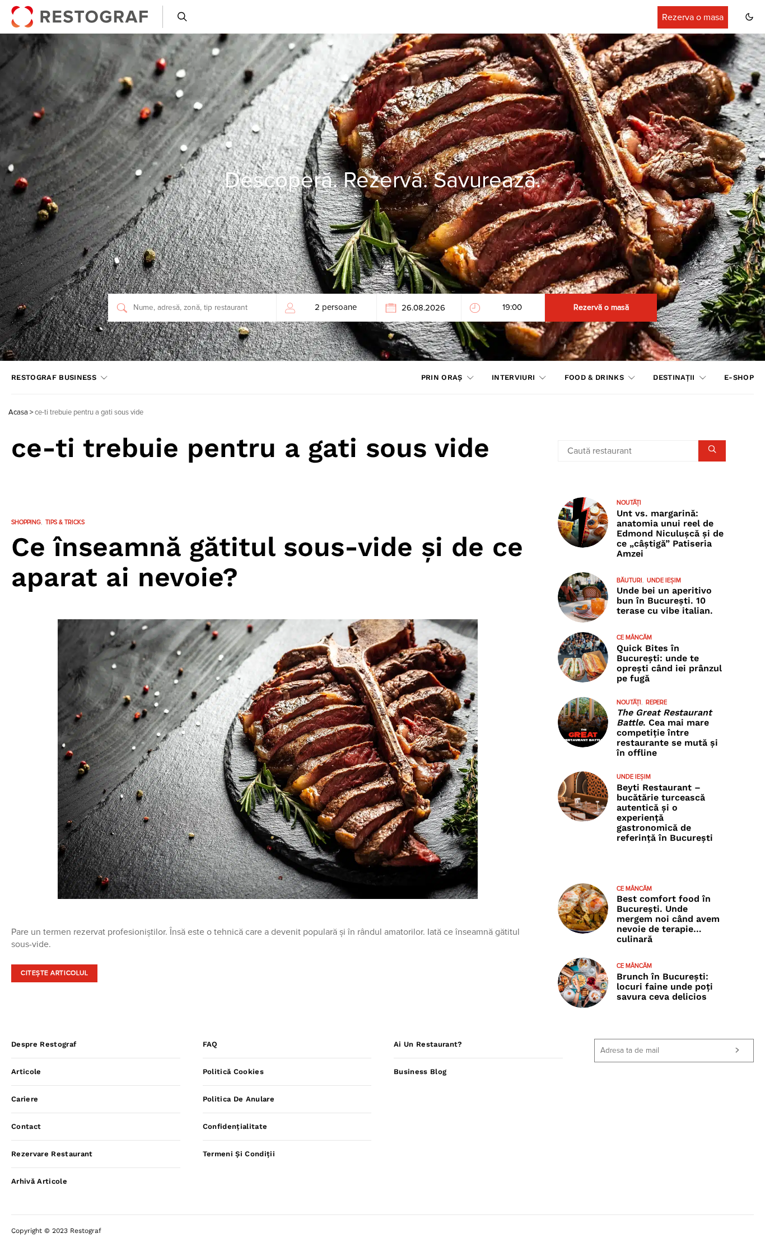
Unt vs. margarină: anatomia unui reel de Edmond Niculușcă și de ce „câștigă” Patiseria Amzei (670, 533)
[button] (749, 16)
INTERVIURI (513, 377)
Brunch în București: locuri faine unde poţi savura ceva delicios (665, 986)
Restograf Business (53, 377)
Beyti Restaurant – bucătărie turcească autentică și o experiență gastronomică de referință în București (665, 812)
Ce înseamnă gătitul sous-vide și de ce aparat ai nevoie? (267, 562)
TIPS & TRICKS (65, 522)
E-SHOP (739, 377)
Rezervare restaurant (52, 1154)
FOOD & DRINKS (594, 377)
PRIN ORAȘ (442, 377)
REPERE (656, 702)
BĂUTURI (629, 580)
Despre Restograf (43, 1044)
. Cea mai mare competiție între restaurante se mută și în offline (667, 732)
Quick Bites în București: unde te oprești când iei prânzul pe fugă (669, 663)
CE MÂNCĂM (634, 637)
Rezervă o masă (601, 308)
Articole (26, 1071)
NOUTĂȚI (629, 503)
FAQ (210, 1044)
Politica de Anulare (238, 1099)
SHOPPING (26, 522)
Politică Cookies (233, 1071)
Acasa (18, 412)
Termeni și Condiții (239, 1154)
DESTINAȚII (673, 377)
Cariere (24, 1099)
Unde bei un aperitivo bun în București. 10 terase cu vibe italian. (665, 600)
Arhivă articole (39, 1181)
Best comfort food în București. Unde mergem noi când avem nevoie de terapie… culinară (668, 918)
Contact (26, 1126)
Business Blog (420, 1071)
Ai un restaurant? (428, 1044)
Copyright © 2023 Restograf (56, 1230)
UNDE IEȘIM (664, 580)
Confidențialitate (235, 1126)
